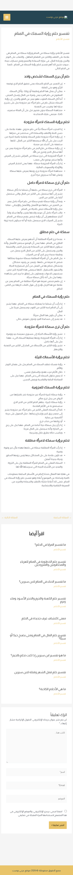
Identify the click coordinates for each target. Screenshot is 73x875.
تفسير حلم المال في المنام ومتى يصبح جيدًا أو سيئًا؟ (38, 636)
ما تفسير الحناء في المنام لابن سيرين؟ (42, 581)
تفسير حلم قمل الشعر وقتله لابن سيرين (40, 672)
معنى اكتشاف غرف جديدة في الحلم (44, 618)
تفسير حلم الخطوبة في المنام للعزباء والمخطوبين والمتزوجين (43, 563)
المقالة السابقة (62, 517)
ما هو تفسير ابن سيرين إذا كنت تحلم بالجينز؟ (38, 655)
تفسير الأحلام (62, 39)
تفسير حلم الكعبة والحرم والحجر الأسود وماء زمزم (38, 600)
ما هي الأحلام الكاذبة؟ (52, 689)
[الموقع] (36, 799)
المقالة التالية (9, 517)
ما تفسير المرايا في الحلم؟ (50, 544)
